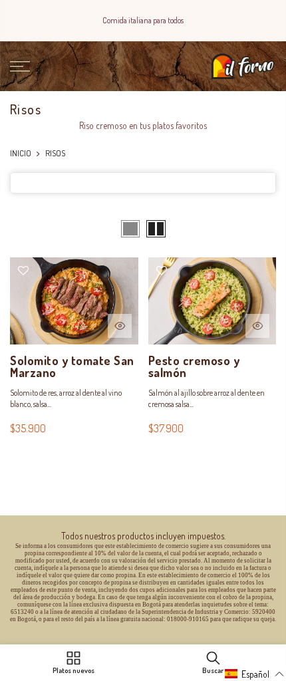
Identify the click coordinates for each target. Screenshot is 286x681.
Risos (55, 153)
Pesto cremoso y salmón (194, 366)
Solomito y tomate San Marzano (72, 366)
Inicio (20, 153)
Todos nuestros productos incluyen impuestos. (143, 535)
